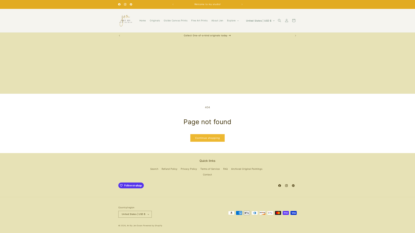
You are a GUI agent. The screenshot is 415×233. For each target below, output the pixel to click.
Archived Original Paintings (246, 168)
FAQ (225, 168)
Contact (207, 174)
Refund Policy (170, 168)
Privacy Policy (189, 168)
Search (154, 168)
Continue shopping (207, 137)
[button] (232, 20)
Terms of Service (210, 168)
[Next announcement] (242, 4)
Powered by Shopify (152, 225)
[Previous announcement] (173, 4)
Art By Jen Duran (134, 225)
